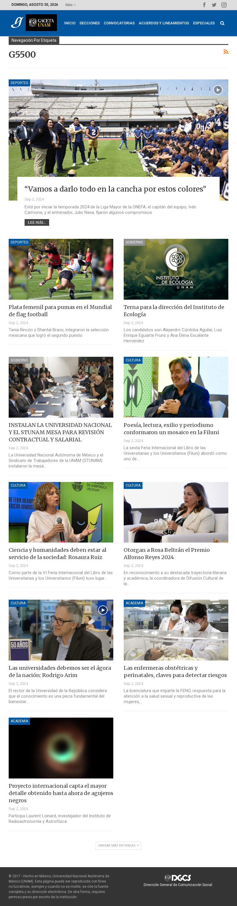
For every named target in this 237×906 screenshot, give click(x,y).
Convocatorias (119, 23)
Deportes (19, 83)
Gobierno (134, 242)
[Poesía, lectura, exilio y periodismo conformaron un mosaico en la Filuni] (176, 387)
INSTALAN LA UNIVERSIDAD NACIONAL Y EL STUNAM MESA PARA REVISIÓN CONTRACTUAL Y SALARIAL (60, 432)
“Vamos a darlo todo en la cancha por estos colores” (115, 189)
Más (69, 5)
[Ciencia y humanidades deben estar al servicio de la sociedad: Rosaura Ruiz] (61, 512)
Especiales (204, 23)
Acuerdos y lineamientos (164, 23)
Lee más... (37, 222)
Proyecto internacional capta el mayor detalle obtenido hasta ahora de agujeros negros (61, 793)
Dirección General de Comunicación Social (178, 885)
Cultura (133, 360)
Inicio (69, 23)
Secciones (89, 23)
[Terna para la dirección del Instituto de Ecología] (176, 269)
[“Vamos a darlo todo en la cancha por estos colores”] (118, 140)
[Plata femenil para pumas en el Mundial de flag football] (61, 269)
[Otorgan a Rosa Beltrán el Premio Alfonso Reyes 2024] (176, 512)
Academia (134, 603)
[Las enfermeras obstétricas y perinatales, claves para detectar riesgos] (176, 630)
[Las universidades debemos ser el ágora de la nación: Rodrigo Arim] (61, 630)
